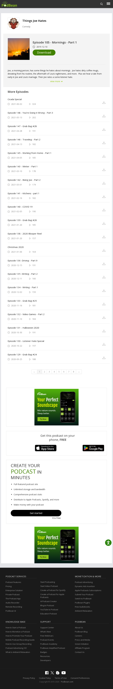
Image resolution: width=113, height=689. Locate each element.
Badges (43, 652)
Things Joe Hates (34, 21)
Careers (78, 635)
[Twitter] (53, 674)
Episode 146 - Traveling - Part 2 (24, 139)
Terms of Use (61, 678)
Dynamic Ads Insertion (85, 586)
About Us (79, 627)
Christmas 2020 (16, 247)
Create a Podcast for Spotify (52, 590)
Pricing (8, 586)
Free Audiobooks (82, 606)
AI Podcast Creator (48, 601)
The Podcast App (13, 598)
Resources (45, 656)
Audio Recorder (12, 602)
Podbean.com (67, 681)
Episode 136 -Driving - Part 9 (22, 260)
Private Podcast (13, 594)
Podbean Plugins (82, 602)
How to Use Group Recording (18, 644)
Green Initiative (82, 644)
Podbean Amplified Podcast (52, 648)
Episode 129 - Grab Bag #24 (22, 354)
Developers (45, 660)
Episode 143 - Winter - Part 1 (23, 166)
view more (55, 81)
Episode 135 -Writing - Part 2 (23, 273)
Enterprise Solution (14, 590)
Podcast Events (47, 640)
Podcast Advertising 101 (16, 648)
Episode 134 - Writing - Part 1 (23, 287)
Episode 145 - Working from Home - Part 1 (29, 153)
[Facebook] (47, 674)
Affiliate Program (82, 648)
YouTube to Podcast (49, 609)
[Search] (101, 4)
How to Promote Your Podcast (19, 635)
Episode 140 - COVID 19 (20, 206)
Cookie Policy (45, 678)
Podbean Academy (48, 644)
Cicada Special (15, 99)
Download (44, 52)
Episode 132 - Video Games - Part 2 (26, 314)
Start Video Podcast (49, 586)
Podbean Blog (81, 631)
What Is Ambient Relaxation (18, 652)
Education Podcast (48, 613)
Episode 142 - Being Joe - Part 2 (24, 180)
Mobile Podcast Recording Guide (20, 640)
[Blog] (58, 674)
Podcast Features (13, 582)
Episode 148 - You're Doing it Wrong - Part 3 (30, 112)
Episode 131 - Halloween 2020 (23, 327)
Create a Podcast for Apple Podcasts (52, 596)
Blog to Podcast (47, 605)
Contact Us (79, 652)
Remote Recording (14, 606)
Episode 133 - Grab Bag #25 (22, 300)
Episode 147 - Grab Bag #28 (22, 126)
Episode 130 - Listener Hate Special (26, 341)
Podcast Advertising (84, 582)
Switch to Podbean (83, 598)
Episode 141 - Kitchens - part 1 (23, 193)
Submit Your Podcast (84, 594)
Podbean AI (11, 611)
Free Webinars (46, 635)
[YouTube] (64, 673)
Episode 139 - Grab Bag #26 (22, 220)
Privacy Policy (29, 678)
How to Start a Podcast (16, 627)
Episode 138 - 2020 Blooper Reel (25, 233)
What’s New (45, 631)
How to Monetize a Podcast (18, 631)
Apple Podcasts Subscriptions (88, 590)
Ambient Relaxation (83, 611)
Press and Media (82, 640)
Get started (36, 513)
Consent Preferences (80, 678)
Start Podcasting (47, 582)
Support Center (47, 627)
